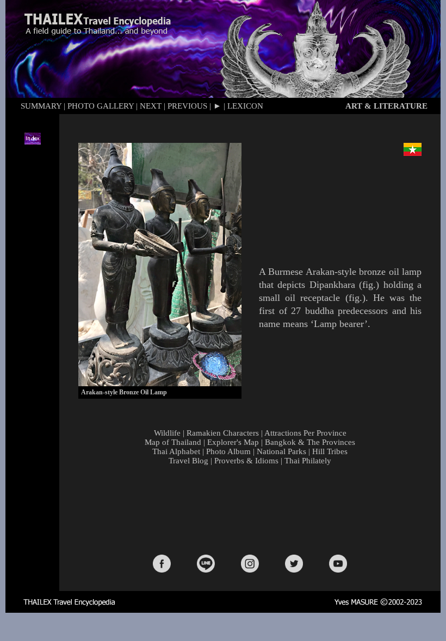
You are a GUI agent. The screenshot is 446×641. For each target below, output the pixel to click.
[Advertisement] (252, 509)
